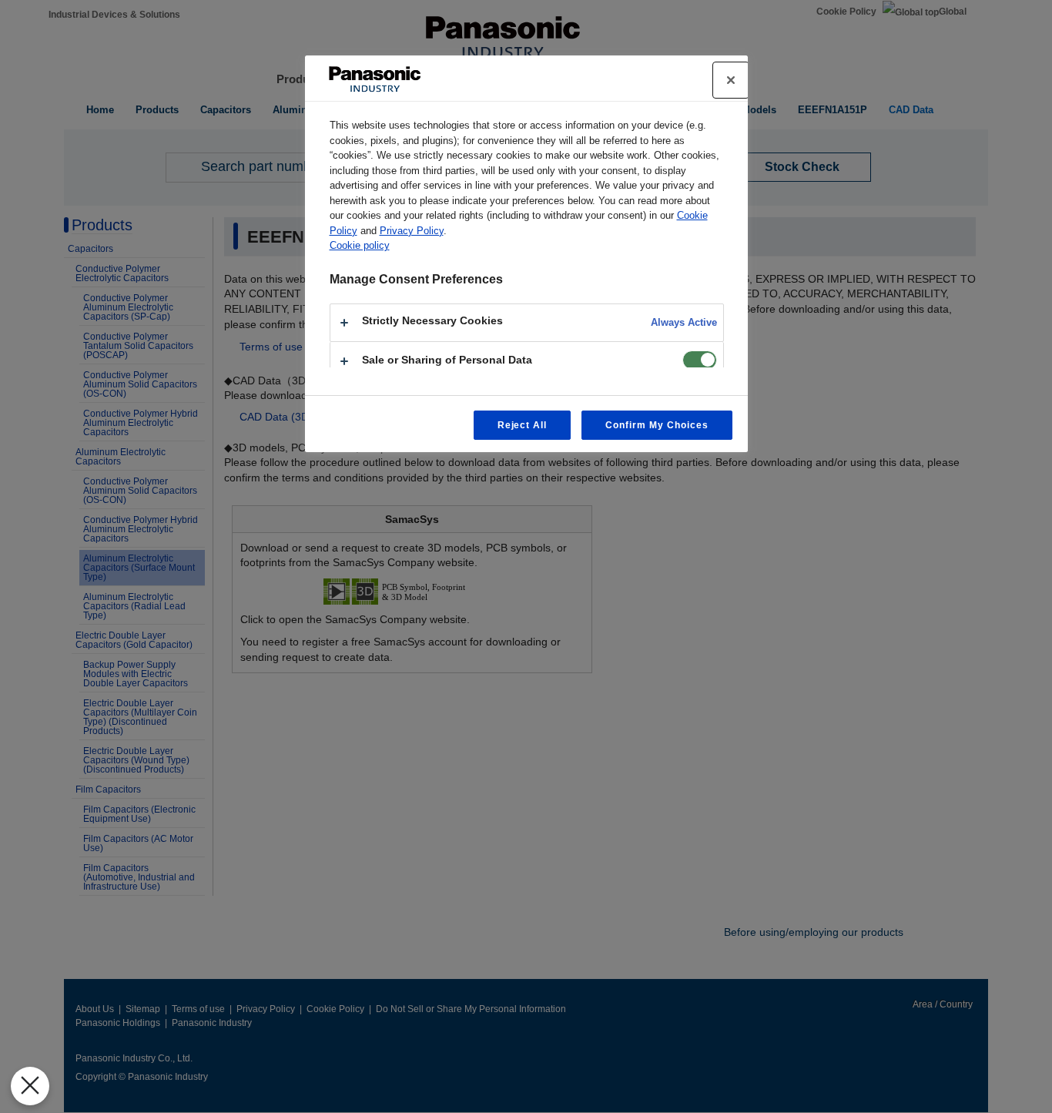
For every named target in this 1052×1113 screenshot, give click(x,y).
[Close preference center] (731, 80)
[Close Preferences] (30, 1086)
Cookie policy (360, 245)
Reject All (523, 425)
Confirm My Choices (656, 425)
